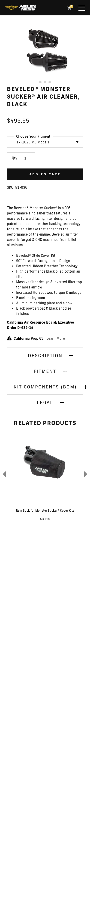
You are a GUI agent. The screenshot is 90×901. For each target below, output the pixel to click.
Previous (3, 474)
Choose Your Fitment (33, 136)
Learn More (55, 338)
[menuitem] (20, 8)
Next (86, 474)
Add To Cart (45, 174)
